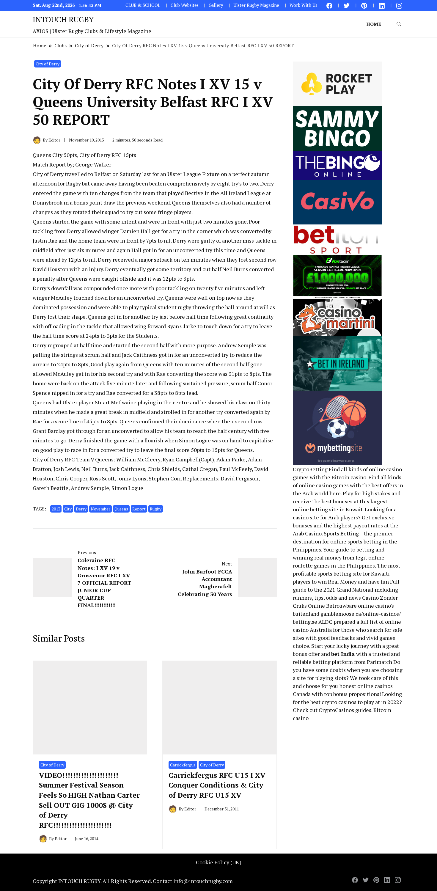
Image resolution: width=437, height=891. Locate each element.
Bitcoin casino (348, 477)
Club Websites (185, 5)
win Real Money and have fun (353, 581)
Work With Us (303, 5)
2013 (56, 509)
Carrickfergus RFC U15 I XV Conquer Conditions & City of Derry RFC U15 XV (217, 785)
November (100, 509)
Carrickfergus (183, 765)
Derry (81, 509)
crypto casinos (339, 701)
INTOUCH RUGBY (63, 19)
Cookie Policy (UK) (218, 862)
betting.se (305, 621)
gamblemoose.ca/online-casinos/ (360, 613)
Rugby (155, 509)
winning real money (317, 557)
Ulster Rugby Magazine (256, 5)
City (68, 509)
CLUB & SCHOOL (142, 5)
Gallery (216, 5)
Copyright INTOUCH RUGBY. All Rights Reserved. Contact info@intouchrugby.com (133, 880)
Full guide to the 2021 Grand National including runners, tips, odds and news (346, 589)
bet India (343, 653)
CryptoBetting (310, 469)
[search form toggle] (399, 24)
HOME (373, 24)
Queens (121, 509)
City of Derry (47, 64)
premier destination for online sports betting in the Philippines (345, 541)
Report (139, 509)
